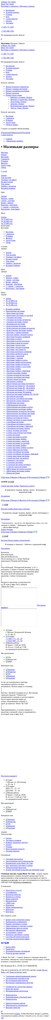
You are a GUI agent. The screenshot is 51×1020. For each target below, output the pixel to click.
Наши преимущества (14, 907)
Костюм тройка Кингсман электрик (15, 509)
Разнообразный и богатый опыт (19, 997)
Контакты (10, 912)
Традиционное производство (17, 978)
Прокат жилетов (12, 93)
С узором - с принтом (9, 207)
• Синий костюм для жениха (17, 458)
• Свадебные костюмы (15, 422)
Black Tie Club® (7, 4)
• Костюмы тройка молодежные (18, 362)
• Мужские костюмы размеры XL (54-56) (22, 394)
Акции (8, 845)
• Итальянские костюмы (15, 324)
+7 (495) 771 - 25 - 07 (14, 639)
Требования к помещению (16, 922)
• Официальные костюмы (16, 405)
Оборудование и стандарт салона (19, 926)
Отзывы (9, 14)
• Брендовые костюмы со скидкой (19, 315)
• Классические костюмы (16, 326)
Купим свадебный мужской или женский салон (25, 870)
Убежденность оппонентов (17, 1005)
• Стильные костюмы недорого (18, 465)
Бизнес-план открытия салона (18, 920)
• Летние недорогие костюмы (18, 375)
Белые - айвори (7, 203)
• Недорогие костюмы (14, 396)
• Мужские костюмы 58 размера (18, 392)
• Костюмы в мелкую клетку (17, 343)
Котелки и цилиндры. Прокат (22, 99)
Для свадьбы (6, 178)
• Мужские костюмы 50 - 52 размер (20, 390)
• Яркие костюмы (13, 473)
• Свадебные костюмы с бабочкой (19, 426)
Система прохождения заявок (18, 939)
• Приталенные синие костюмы (18, 416)
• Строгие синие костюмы (16, 467)
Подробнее (5, 496)
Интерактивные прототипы (17, 991)
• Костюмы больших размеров (18, 337)
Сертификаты (11, 892)
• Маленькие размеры (14, 141)
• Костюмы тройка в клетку (17, 360)
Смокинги (10, 118)
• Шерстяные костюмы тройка (18, 471)
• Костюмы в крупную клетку (18, 341)
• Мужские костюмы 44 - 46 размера (20, 386)
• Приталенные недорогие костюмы (20, 411)
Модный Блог (11, 901)
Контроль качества (13, 895)
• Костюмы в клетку (14, 339)
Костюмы (9, 116)
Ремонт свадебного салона (16, 924)
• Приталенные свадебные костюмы (20, 413)
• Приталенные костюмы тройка (19, 409)
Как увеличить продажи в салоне (19, 865)
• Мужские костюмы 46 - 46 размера (20, 388)
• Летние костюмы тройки (16, 373)
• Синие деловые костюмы (16, 430)
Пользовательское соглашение (18, 951)
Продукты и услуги (14, 890)
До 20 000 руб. (7, 221)
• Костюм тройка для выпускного (19, 335)
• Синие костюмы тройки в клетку (20, 448)
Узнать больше (7, 529)
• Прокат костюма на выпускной (19, 420)
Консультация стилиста (15, 849)
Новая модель (11, 995)
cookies (17, 1014)
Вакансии (10, 909)
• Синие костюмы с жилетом (17, 441)
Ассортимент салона (14, 932)
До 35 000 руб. (7, 224)
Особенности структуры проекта (19, 987)
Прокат (4, 155)
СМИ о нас (10, 903)
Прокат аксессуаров (14, 95)
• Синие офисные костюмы (17, 450)
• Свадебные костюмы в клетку (18, 424)
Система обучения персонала (17, 937)
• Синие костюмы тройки (16, 445)
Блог (7, 17)
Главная (9, 139)
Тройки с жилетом (8, 186)
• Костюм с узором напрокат (17, 332)
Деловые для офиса (9, 180)
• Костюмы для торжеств (16, 350)
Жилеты (4, 163)
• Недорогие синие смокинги (17, 401)
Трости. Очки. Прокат (19, 108)
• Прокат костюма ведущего (17, 418)
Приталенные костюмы (15, 311)
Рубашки (9, 120)
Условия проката (12, 12)
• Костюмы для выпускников (17, 347)
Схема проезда (12, 19)
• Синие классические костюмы (18, 433)
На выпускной (7, 182)
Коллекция (10, 10)
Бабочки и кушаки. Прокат (21, 97)
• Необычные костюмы (15, 403)
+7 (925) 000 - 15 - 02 (14, 641)
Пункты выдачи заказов (15, 953)
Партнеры (10, 905)
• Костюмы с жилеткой (15, 356)
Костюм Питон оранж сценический (15, 540)
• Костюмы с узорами (14, 358)
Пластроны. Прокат (18, 102)
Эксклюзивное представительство (19, 861)
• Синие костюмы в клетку (16, 437)
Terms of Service (15, 972)
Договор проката (12, 851)
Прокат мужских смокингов (17, 87)
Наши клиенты (12, 899)
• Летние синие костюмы (16, 379)
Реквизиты (10, 949)
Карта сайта (10, 947)
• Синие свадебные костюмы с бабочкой (22, 454)
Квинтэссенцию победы (15, 1003)
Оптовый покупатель (14, 859)
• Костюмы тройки (13, 369)
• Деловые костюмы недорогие (18, 320)
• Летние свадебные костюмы (18, 377)
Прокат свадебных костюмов (17, 91)
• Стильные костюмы (14, 462)
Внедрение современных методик (19, 983)
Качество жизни (12, 989)
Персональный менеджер (16, 868)
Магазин (4, 153)
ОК (2, 1018)
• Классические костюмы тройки (19, 330)
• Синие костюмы (13, 435)
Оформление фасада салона (17, 928)
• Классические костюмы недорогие (20, 328)
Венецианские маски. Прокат (22, 106)
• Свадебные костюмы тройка (18, 428)
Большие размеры (8, 188)
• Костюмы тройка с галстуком (18, 367)
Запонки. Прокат (17, 104)
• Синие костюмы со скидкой (17, 443)
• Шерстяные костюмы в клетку (18, 469)
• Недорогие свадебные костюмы (19, 399)
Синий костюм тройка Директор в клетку (18, 486)
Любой (4, 175)
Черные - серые (7, 198)
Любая (3, 217)
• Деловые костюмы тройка (17, 322)
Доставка (9, 23)
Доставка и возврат (13, 840)
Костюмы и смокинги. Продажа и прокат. (18, 6)
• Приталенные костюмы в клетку (19, 407)
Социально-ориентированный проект (21, 976)
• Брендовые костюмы (15, 313)
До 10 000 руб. (7, 219)
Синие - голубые (8, 201)
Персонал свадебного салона (17, 935)
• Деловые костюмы (14, 318)
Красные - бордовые (9, 205)
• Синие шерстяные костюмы (17, 456)
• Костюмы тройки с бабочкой (18, 371)
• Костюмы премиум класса (17, 354)
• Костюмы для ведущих (15, 345)
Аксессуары (10, 122)
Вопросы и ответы (13, 897)
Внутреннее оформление (16, 930)
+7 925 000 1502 (7, 31)
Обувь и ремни (12, 125)
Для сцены (5, 184)
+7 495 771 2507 (7, 27)
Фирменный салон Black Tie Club (19, 863)
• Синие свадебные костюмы (17, 452)
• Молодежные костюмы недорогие (20, 384)
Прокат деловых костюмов (16, 89)
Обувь (3, 167)
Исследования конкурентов (17, 981)
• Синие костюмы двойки (16, 439)
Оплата (9, 21)
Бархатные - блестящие (10, 209)
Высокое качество (13, 1008)
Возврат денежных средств (17, 842)
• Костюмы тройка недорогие (18, 364)
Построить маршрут (9, 776)
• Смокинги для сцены (15, 460)
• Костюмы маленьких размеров (19, 352)
